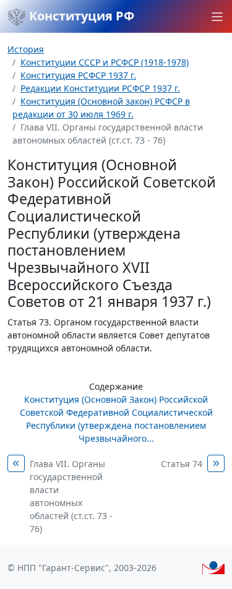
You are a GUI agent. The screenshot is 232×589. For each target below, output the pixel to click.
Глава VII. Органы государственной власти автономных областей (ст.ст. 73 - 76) (71, 496)
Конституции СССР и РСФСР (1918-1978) (104, 62)
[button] (217, 16)
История (25, 49)
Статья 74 (181, 464)
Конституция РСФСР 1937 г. (78, 75)
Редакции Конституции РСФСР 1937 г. (100, 88)
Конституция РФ (80, 15)
